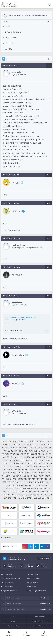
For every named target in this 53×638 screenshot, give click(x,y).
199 (21, 479)
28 (14, 444)
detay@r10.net (45, 609)
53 (33, 448)
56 (42, 448)
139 (3, 466)
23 (50, 441)
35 (34, 444)
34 (31, 444)
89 (33, 454)
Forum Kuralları (13, 626)
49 (22, 448)
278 (31, 498)
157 (19, 469)
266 (34, 495)
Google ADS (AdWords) (9, 591)
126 (6, 463)
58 (47, 448)
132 (28, 463)
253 (34, 491)
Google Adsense (6, 574)
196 (11, 479)
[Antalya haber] (9, 531)
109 (46, 457)
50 (25, 448)
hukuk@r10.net (45, 603)
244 (48, 488)
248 (15, 491)
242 (40, 488)
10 (17, 441)
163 (41, 469)
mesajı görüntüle (17, 320)
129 (17, 463)
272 (9, 498)
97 (5, 457)
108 (43, 457)
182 (10, 476)
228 (34, 485)
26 (8, 444)
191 (42, 476)
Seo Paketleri (7, 538)
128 (13, 463)
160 (30, 469)
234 (9, 488)
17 (35, 441)
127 (10, 463)
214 (30, 482)
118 (27, 460)
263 (22, 495)
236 (17, 488)
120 (34, 460)
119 (30, 460)
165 (48, 469)
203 (37, 479)
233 (5, 488)
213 (26, 482)
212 (23, 482)
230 (42, 485)
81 (11, 454)
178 (45, 473)
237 (20, 488)
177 (42, 473)
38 (42, 444)
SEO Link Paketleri (7, 582)
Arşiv (13, 616)
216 (37, 482)
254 (38, 491)
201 (29, 479)
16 (32, 441)
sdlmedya (17, 275)
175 (35, 473)
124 (48, 460)
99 (11, 457)
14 (27, 441)
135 (39, 463)
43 (6, 448)
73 (39, 451)
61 (6, 451)
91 (39, 454)
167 (7, 473)
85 (22, 454)
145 (24, 466)
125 (3, 463)
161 (33, 469)
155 (12, 469)
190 (39, 476)
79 (6, 454)
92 (41, 454)
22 (48, 441)
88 (30, 454)
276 (24, 498)
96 (2, 457)
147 (32, 466)
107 (39, 457)
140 (6, 466)
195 (7, 479)
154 (8, 469)
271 (5, 498)
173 (28, 473)
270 (50, 495)
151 (46, 466)
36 (36, 444)
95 (50, 454)
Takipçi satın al (26, 523)
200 (25, 479)
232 (50, 485)
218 (45, 482)
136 (43, 463)
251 (26, 491)
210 (16, 482)
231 (46, 485)
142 (13, 466)
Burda (18, 86)
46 (14, 448)
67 (23, 451)
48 (20, 448)
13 (25, 441)
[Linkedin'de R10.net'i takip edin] (42, 546)
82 (14, 454)
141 (10, 466)
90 (36, 454)
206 (49, 479)
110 (50, 457)
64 (14, 451)
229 (38, 485)
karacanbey (18, 355)
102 (21, 457)
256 (46, 491)
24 (3, 444)
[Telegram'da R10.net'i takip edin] (36, 546)
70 (31, 451)
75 (44, 451)
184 (17, 476)
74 (42, 451)
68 (26, 451)
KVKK (13, 621)
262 (18, 495)
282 (47, 498)
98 (8, 457)
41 (50, 444)
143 (17, 466)
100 (14, 457)
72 (36, 451)
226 (26, 485)
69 (28, 451)
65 (17, 451)
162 (37, 469)
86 (25, 454)
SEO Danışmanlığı (7, 586)
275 (20, 498)
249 (18, 491)
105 (32, 457)
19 (40, 441)
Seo (9, 515)
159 (26, 469)
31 (22, 444)
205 (45, 479)
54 (36, 448)
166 (3, 473)
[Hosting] (26, 507)
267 (38, 495)
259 (7, 495)
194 (3, 479)
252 (30, 491)
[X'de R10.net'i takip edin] (30, 546)
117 (24, 460)
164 (44, 469)
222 (10, 485)
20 (42, 441)
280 (39, 498)
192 (46, 476)
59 (50, 448)
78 (3, 454)
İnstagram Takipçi (32, 574)
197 (14, 479)
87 (28, 454)
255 (42, 491)
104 (28, 457)
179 (49, 473)
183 (13, 476)
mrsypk (16, 182)
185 (21, 476)
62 (9, 451)
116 (20, 460)
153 (4, 469)
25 (6, 444)
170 (18, 473)
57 (45, 448)
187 (28, 476)
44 (8, 448)
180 (3, 476)
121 (37, 460)
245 (3, 491)
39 (45, 444)
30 (20, 444)
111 (4, 460)
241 (36, 488)
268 (42, 495)
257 (50, 491)
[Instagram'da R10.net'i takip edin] (25, 546)
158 (22, 469)
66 (20, 451)
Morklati (16, 383)
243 (44, 488)
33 (28, 444)
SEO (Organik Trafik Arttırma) (11, 578)
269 (46, 495)
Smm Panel (26, 515)
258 (3, 495)
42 (3, 448)
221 (6, 485)
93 (44, 454)
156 (15, 469)
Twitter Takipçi (31, 586)
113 (10, 460)
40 (47, 444)
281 (43, 498)
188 (31, 476)
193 (50, 476)
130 (21, 463)
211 (19, 482)
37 (39, 444)
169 (14, 473)
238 (24, 488)
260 (11, 495)
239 (28, 488)
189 (35, 476)
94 (47, 454)
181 (6, 476)
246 (7, 491)
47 (17, 448)
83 (16, 454)
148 (35, 466)
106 (35, 457)
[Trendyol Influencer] (9, 507)
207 (4, 482)
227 (30, 485)
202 (33, 479)
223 (14, 485)
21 (45, 441)
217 (41, 482)
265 (30, 495)
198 (18, 479)
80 (8, 454)
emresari (16, 211)
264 (26, 495)
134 (35, 463)
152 (50, 466)
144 (21, 466)
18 (37, 441)
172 (24, 473)
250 (22, 491)
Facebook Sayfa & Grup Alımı (36, 591)
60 (3, 451)
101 (17, 457)
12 (22, 441)
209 (12, 482)
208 (8, 482)
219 (48, 482)
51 (28, 448)
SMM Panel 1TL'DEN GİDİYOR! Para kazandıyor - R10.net (9, 4)
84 (19, 454)
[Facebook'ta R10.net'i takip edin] (47, 546)
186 (24, 476)
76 (47, 451)
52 (31, 448)
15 (30, 441)
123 (45, 460)
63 (12, 451)
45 (11, 448)
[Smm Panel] (44, 507)
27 (11, 444)
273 (13, 498)
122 (41, 460)
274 (16, 498)
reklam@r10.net (44, 598)
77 (50, 451)
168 (10, 473)
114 (14, 460)
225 (22, 485)
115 (17, 460)
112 (7, 460)
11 (19, 441)
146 (28, 466)
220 (3, 485)
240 (32, 488)
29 (17, 444)
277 (28, 498)
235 (13, 488)
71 (34, 451)
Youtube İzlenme (32, 582)
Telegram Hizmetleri (33, 578)
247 (11, 491)
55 (39, 448)
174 (32, 473)
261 (14, 495)
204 (41, 479)
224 (18, 485)
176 (38, 473)
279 (35, 498)
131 (24, 463)
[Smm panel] (26, 531)
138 (50, 463)
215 (34, 482)
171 (21, 473)
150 (43, 466)
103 (24, 457)
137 (46, 463)
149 (39, 466)
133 (31, 463)
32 (25, 444)
